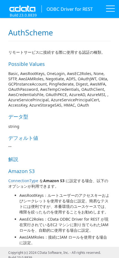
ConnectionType (23, 180)
